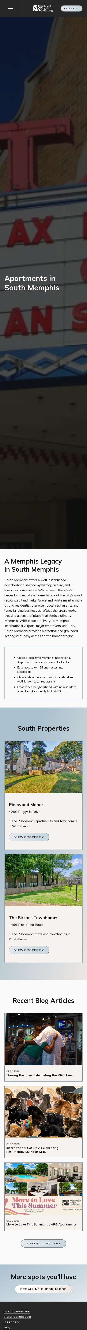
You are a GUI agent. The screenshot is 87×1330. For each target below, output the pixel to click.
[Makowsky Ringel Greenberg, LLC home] (43, 8)
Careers (11, 1322)
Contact (71, 8)
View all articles (43, 1243)
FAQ (7, 1327)
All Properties (17, 1311)
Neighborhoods (17, 1317)
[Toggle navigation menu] (10, 8)
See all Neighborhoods (43, 1289)
